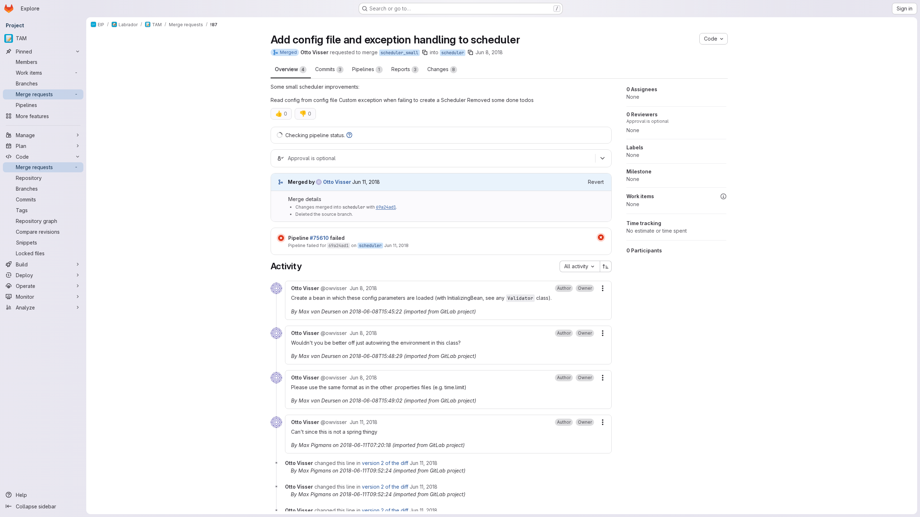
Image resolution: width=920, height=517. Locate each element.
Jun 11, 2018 (396, 245)
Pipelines (366, 69)
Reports (404, 69)
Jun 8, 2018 (489, 52)
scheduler (452, 53)
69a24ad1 (386, 207)
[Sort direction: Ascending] (606, 266)
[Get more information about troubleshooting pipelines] (349, 135)
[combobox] (580, 266)
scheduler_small (399, 53)
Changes (441, 69)
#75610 (319, 238)
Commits (328, 69)
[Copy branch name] (424, 52)
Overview (289, 69)
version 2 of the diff (385, 463)
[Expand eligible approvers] (602, 158)
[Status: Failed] (281, 238)
